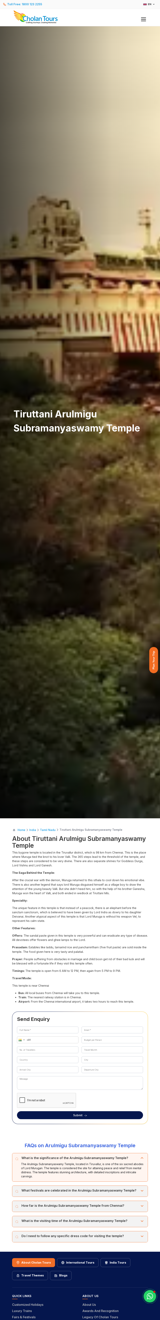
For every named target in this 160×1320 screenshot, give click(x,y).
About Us (89, 1305)
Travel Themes (32, 1275)
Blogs (63, 1275)
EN (149, 4)
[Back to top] (144, 1306)
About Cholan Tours (36, 1262)
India (32, 830)
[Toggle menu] (143, 19)
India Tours (118, 1262)
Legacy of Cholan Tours (100, 1317)
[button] (20, 1039)
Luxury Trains (22, 1311)
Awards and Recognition (100, 1311)
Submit (78, 1115)
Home (21, 830)
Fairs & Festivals (24, 1317)
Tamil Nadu (48, 830)
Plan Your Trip (153, 660)
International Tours (80, 1262)
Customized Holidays (27, 1305)
